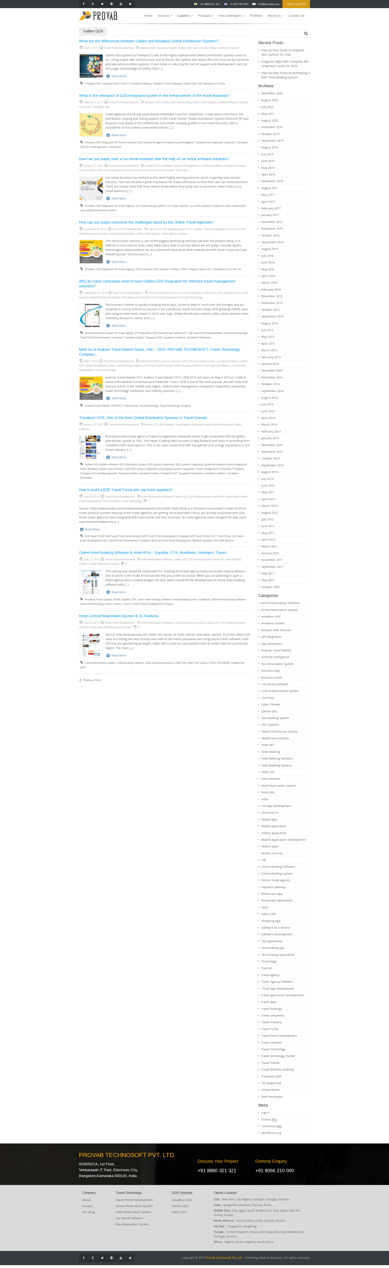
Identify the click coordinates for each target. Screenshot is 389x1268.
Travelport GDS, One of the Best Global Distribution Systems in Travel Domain (143, 418)
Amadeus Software (141, 83)
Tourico (118, 603)
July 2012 (267, 519)
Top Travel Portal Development (205, 333)
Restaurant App (272, 894)
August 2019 (269, 147)
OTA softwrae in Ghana (167, 269)
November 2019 (272, 127)
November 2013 (272, 452)
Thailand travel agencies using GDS (215, 142)
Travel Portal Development (166, 297)
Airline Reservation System (163, 292)
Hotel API (240, 229)
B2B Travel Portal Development (123, 536)
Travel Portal (232, 496)
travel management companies (213, 468)
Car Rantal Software (129, 1218)
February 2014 (271, 431)
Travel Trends (270, 1063)
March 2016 (269, 283)
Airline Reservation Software (157, 496)
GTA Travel (137, 599)
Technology (269, 961)
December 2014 (272, 370)
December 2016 (272, 222)
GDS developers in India (211, 83)
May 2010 (267, 580)
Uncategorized (271, 1083)
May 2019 (267, 168)
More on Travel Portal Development (171, 540)
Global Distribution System (224, 47)
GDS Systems (200, 47)
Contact (87, 1206)
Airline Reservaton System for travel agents (109, 333)
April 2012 (268, 539)
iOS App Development (276, 806)
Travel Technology (192, 297)
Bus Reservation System (201, 361)
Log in (265, 1113)
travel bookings (271, 1009)
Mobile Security (271, 853)
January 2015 (270, 364)
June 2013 (268, 485)
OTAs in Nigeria (189, 269)
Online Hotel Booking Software (228, 599)
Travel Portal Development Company (152, 603)
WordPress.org (271, 1133)
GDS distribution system (132, 464)
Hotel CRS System (197, 662)
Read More (118, 76)
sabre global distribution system (98, 210)
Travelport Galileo (134, 337)
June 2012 (268, 526)
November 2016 (272, 228)
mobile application (274, 833)
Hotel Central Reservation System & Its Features (118, 616)
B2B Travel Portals (200, 536)
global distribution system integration (226, 464)
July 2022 (267, 107)
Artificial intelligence (275, 657)
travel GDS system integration (141, 468)
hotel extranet (270, 779)
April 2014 (268, 418)
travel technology (148, 405)
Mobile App (269, 819)
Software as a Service (275, 927)
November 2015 (272, 303)
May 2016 (267, 269)
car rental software (178, 205)
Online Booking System (122, 233)
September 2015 (272, 316)
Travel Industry (271, 1022)
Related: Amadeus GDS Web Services (213, 540)
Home (148, 15)
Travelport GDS (101, 106)
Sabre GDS (85, 106)
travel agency (270, 975)
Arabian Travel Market (97, 405)
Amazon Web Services (276, 630)
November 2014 (272, 377)
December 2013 (272, 445)
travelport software (174, 337)
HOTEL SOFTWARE (219, 662)
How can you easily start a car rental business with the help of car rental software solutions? (154, 159)
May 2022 (267, 114)
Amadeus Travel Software (167, 83)
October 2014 (270, 384)
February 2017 (271, 208)
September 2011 (272, 567)
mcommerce (269, 812)
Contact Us (297, 15)
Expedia (125, 599)
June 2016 (268, 262)
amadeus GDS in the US (115, 83)
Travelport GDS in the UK (227, 269)
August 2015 (269, 323)
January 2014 (270, 438)
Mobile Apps (269, 846)
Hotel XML (268, 792)
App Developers (272, 644)
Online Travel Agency (148, 233)
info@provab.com (268, 4)
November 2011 (272, 560)
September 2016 (272, 242)
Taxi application (272, 941)
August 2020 (269, 120)
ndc (263, 860)
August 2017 (269, 188)
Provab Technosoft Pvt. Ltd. (224, 1257)
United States (270, 1090)
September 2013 (272, 465)
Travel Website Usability (277, 1069)
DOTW (116, 599)
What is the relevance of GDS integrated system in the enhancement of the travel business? (154, 96)
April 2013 (268, 499)
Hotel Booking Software (129, 365)
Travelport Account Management (98, 473)
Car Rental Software (212, 165)
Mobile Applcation (273, 826)
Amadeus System (167, 47)
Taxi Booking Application (277, 955)
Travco (127, 603)
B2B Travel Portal (162, 333)
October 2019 (270, 134)
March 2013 (269, 506)
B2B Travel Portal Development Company (165, 536)
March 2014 (269, 424)
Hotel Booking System (185, 599)
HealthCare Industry (275, 738)
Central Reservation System (189, 622)
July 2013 (267, 479)
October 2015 (270, 310)
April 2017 (268, 202)
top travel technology (236, 333)
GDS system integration (161, 464)
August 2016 (269, 249)
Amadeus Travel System (98, 599)
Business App (270, 670)
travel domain (115, 468)
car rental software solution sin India (210, 205)
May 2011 (267, 573)
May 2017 (267, 195)
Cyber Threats (270, 704)
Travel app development (277, 988)
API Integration (191, 165)
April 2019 (268, 174)
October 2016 (270, 235)
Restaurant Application (277, 900)
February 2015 (271, 357)
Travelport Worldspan (199, 337)
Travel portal (131, 405)
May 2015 (267, 337)
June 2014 (268, 411)
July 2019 (267, 154)
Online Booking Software (188, 365)
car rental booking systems (151, 205)
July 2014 (267, 404)
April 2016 (268, 276)
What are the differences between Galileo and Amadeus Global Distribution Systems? (148, 41)
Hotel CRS (96, 627)
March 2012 (269, 546)
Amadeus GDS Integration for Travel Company (111, 142)
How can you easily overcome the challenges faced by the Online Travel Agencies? (146, 222)
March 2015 (269, 350)
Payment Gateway (273, 887)
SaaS (264, 907)
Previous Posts (92, 680)
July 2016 (267, 256)
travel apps (269, 1002)
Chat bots (267, 698)
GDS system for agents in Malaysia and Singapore (166, 142)
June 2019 (268, 161)
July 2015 (267, 330)
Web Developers (272, 1097)
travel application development (282, 995)
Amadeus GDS (148, 47)
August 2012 (269, 513)
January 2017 (270, 215)
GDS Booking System (189, 102)
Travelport (117, 337)
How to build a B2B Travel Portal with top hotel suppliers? (126, 490)
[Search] (306, 33)
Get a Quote (296, 4)
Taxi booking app (272, 948)
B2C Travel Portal (221, 536)
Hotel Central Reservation (159, 662)
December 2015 (272, 296)
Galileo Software (108, 464)
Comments (271, 1126)
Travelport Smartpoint (190, 473)
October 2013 (270, 458)
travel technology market (278, 1056)
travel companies (273, 1015)
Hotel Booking (270, 752)
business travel (271, 677)
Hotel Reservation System (93, 233)
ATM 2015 (116, 405)
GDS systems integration (190, 464)
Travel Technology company (175, 405)
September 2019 (272, 141)
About (86, 1200)
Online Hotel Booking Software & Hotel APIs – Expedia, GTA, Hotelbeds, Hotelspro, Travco (153, 553)
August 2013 (269, 472)
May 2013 (267, 492)
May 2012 (267, 533)
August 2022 (269, 100)
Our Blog (88, 1212)
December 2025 (272, 93)
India (264, 799)
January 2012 (270, 553)
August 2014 (269, 398)
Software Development (276, 934)
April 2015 (268, 343)
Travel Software (111, 501)
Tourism (266, 968)
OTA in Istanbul (144, 269)
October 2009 (270, 587)
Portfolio (256, 15)
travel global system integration (177, 468)
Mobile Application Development (283, 840)
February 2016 (271, 289)
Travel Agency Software (174, 233)
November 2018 (272, 181)
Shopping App (271, 921)
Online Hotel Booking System (96, 603)
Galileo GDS (185, 47)
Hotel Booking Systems (276, 765)
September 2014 (272, 391)
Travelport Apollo (128, 473)
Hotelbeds (204, 599)
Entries (269, 1119)
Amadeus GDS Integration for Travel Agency (109, 205)
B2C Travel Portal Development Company (126, 540)
